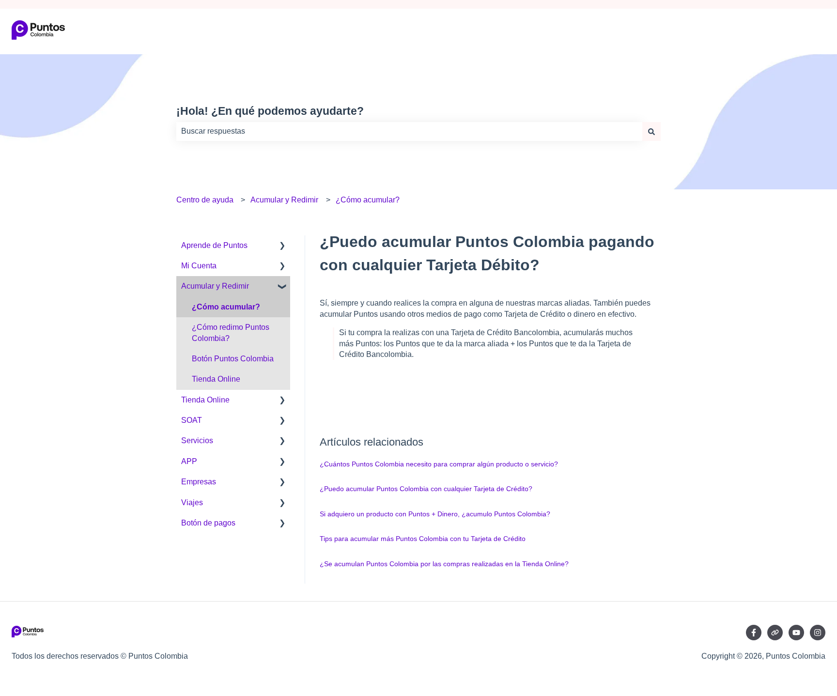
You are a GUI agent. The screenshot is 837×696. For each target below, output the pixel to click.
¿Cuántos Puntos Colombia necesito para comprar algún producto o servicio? (439, 464)
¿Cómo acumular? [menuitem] (226, 307)
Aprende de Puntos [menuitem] (214, 245)
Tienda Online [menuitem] (216, 379)
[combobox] (409, 131)
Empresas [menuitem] (198, 482)
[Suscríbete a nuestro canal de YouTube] (796, 632)
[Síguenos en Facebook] (753, 632)
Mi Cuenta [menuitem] (199, 266)
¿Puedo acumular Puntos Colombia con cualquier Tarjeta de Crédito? (426, 489)
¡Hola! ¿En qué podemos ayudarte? (270, 111)
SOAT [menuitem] (191, 420)
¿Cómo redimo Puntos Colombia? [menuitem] (230, 332)
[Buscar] (651, 131)
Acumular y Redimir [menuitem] (215, 286)
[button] (282, 246)
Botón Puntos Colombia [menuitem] (233, 359)
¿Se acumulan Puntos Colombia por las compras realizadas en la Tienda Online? (444, 564)
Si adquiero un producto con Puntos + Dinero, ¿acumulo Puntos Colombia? (435, 514)
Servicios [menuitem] (197, 440)
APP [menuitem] (189, 461)
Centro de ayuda (204, 200)
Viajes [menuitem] (192, 502)
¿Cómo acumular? (368, 200)
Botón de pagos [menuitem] (208, 523)
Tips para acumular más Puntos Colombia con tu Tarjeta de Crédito (423, 538)
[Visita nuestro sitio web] (775, 632)
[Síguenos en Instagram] (817, 632)
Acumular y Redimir (284, 200)
